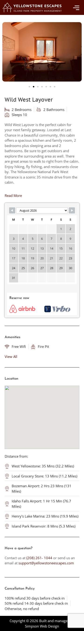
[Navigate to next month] (72, 210)
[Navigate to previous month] (12, 210)
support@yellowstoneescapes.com (46, 563)
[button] (29, 86)
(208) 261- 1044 (39, 558)
